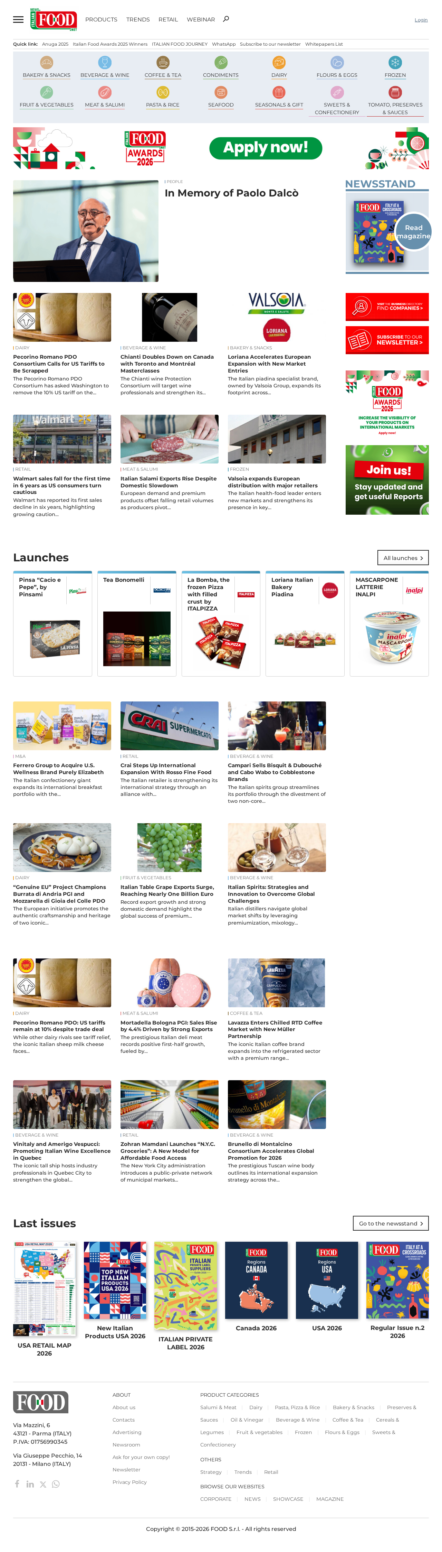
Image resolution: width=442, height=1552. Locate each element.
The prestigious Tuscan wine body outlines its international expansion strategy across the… (273, 1173)
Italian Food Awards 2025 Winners (110, 44)
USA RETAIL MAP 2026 (44, 1349)
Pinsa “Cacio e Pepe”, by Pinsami (40, 587)
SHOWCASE (288, 1499)
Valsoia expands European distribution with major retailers (273, 482)
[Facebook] (18, 1483)
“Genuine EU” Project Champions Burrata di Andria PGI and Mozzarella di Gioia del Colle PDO (59, 894)
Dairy (22, 348)
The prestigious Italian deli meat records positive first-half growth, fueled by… (163, 1044)
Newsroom (126, 1445)
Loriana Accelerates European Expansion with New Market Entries (269, 363)
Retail (168, 19)
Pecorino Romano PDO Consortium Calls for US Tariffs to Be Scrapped (59, 363)
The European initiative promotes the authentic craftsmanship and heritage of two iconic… (61, 916)
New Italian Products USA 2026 (115, 1332)
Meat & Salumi (140, 469)
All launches (405, 558)
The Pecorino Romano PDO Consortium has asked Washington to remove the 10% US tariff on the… (61, 386)
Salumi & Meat (218, 1407)
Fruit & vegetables (147, 878)
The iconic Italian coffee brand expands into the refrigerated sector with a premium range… (274, 1051)
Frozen (239, 469)
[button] (17, 19)
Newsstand (380, 184)
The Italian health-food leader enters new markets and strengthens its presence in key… (274, 500)
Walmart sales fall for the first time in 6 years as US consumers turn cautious (61, 485)
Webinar (201, 19)
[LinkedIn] (31, 1483)
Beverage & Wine (144, 348)
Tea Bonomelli (123, 580)
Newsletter (127, 1470)
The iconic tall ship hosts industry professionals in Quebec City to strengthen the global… (55, 1173)
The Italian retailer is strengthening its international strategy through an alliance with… (169, 787)
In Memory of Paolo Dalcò (232, 193)
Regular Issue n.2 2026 (397, 1331)
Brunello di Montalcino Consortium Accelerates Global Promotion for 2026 (271, 1151)
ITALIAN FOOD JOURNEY (180, 44)
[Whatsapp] (55, 1483)
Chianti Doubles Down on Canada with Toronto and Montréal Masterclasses (167, 363)
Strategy (211, 1472)
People (175, 181)
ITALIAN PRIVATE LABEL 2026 (185, 1343)
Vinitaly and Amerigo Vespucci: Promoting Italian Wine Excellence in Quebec (62, 1151)
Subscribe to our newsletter (270, 44)
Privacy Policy (130, 1482)
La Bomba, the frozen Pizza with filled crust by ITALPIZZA (209, 594)
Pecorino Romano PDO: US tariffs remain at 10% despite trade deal (59, 1026)
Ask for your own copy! (141, 1457)
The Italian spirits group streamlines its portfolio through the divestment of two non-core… (277, 794)
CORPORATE (216, 1499)
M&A (20, 756)
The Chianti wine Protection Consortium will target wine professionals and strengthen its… (163, 386)
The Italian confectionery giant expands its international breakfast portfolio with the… (57, 787)
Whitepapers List (324, 44)
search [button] (226, 19)
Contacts (124, 1420)
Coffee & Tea (246, 1013)
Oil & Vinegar (247, 1420)
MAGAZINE (330, 1499)
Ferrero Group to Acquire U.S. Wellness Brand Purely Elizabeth (58, 768)
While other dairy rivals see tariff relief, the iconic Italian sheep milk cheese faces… (61, 1044)
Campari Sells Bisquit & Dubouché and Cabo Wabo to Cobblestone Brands (275, 772)
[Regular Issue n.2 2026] (387, 232)
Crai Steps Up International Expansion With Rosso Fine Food (166, 768)
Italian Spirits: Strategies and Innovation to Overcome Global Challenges (271, 894)
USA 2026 (327, 1328)
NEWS (252, 1499)
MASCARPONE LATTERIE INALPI (377, 587)
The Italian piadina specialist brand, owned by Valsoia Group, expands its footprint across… (274, 386)
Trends (138, 19)
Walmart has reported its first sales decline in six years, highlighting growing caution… (57, 507)
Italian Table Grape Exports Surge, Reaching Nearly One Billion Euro (167, 890)
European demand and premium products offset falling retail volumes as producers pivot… (167, 500)
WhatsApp (224, 44)
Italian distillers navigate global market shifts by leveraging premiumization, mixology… (267, 916)
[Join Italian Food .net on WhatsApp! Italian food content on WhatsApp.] (387, 512)
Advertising (127, 1432)
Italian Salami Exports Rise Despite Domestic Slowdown (169, 482)
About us (124, 1407)
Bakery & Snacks (251, 348)
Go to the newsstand (392, 1224)
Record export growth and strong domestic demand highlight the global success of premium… (163, 909)
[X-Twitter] (44, 1483)
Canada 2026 (256, 1328)
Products (101, 19)
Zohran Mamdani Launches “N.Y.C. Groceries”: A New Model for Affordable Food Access (168, 1151)
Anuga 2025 (55, 44)
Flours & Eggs (342, 1432)
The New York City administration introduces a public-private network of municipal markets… (166, 1173)
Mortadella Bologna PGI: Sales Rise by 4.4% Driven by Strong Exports (169, 1026)
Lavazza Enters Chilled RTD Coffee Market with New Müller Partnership (275, 1029)
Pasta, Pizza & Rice (297, 1407)
